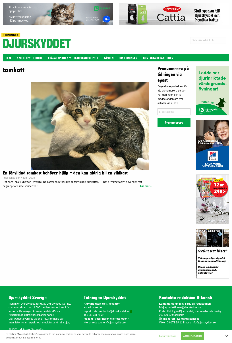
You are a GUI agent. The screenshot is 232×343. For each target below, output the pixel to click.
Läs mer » (146, 186)
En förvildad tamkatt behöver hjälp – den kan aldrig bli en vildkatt (65, 173)
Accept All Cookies (192, 336)
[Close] (226, 336)
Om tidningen (128, 58)
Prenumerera (174, 123)
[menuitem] (8, 57)
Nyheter (22, 58)
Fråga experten (58, 58)
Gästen (109, 58)
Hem (8, 58)
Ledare (37, 58)
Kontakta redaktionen (158, 58)
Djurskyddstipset (86, 58)
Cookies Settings (167, 336)
